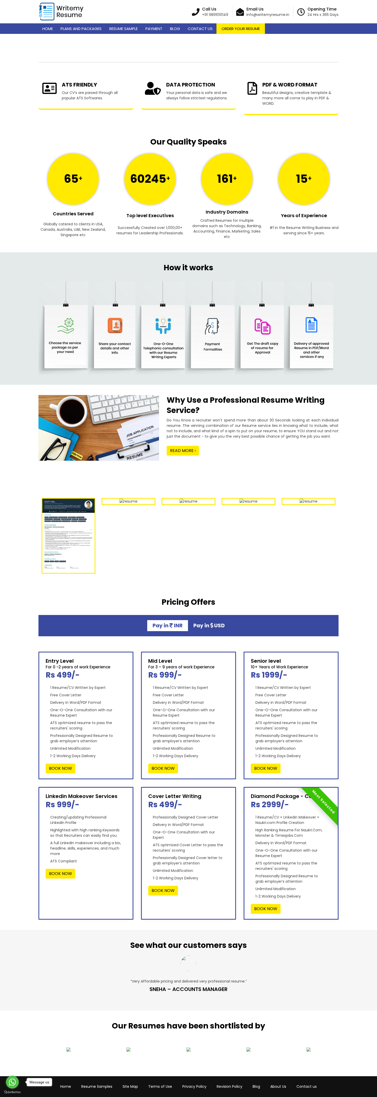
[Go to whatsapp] (12, 1082)
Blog (175, 28)
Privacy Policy (194, 1086)
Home (47, 28)
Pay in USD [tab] (209, 625)
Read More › (183, 451)
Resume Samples (96, 1086)
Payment (153, 28)
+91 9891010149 (215, 14)
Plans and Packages (81, 28)
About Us (278, 1086)
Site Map (130, 1086)
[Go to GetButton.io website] (12, 1091)
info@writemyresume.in (267, 14)
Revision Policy (229, 1086)
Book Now (60, 768)
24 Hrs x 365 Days (323, 14)
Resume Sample (123, 28)
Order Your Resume (241, 28)
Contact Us (200, 28)
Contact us (306, 1086)
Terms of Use (160, 1086)
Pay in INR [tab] (168, 625)
